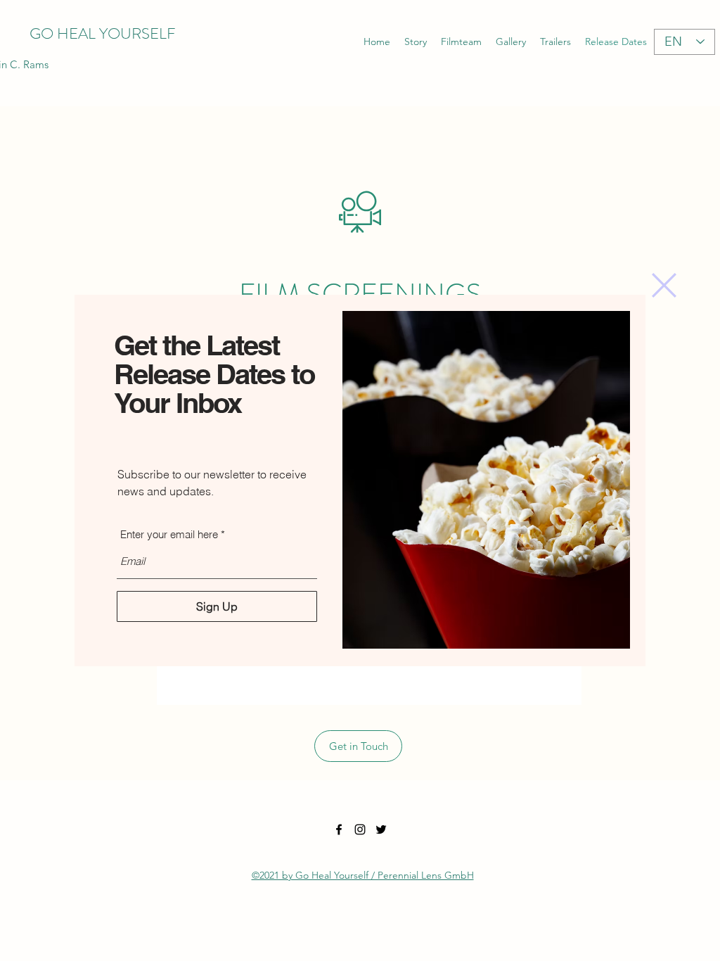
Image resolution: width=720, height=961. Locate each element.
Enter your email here (169, 534)
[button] (664, 285)
